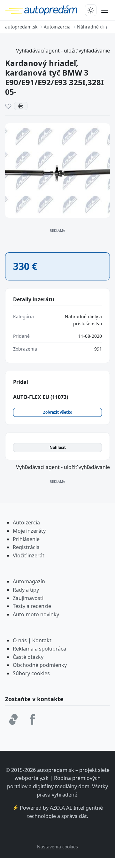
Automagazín (29, 581)
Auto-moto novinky (36, 614)
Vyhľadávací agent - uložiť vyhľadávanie (63, 50)
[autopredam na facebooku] (32, 719)
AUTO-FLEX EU (40, 397)
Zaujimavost (27, 598)
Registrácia (26, 547)
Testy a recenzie (32, 606)
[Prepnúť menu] (105, 10)
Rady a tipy (26, 589)
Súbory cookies (31, 673)
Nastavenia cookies (57, 847)
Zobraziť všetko (57, 412)
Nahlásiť (58, 447)
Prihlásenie (26, 539)
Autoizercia (26, 522)
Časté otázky (28, 656)
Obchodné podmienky (40, 664)
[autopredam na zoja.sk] (13, 719)
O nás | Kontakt (32, 640)
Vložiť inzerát (28, 555)
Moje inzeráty (29, 530)
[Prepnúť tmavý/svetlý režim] (90, 10)
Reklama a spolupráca (39, 648)
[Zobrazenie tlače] (20, 106)
